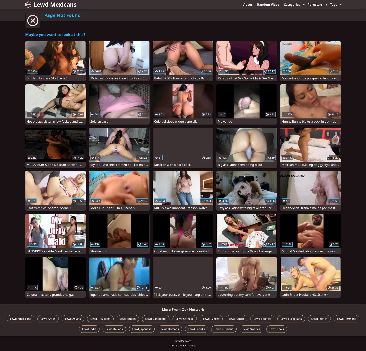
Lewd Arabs (48, 319)
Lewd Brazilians (100, 319)
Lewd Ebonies (262, 319)
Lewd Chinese (184, 319)
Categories (292, 4)
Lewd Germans (346, 319)
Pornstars (315, 4)
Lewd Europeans (291, 319)
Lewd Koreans (170, 329)
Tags (333, 4)
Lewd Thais (277, 329)
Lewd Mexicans (55, 4)
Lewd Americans (20, 319)
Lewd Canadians (155, 319)
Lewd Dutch (236, 319)
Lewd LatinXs (196, 329)
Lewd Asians (73, 319)
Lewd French (319, 319)
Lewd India (89, 329)
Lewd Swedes (251, 329)
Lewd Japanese (141, 329)
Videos (248, 4)
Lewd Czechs (211, 319)
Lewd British (128, 319)
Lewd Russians (223, 329)
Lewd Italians (114, 329)
